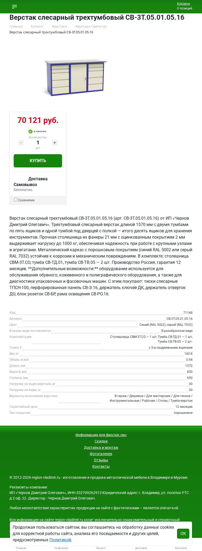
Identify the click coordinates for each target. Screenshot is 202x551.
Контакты (101, 466)
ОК (183, 533)
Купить (38, 160)
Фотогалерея (101, 454)
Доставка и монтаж (101, 447)
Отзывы (101, 460)
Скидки (101, 441)
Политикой (60, 539)
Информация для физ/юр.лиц (101, 435)
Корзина (183, 4)
